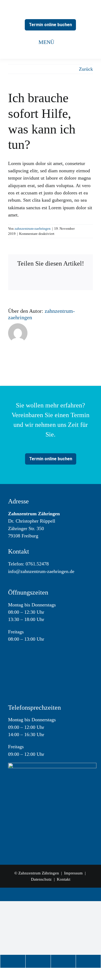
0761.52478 (37, 564)
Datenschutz (41, 879)
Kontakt (63, 879)
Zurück (86, 69)
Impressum (74, 873)
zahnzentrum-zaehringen (33, 228)
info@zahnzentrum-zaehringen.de (41, 571)
